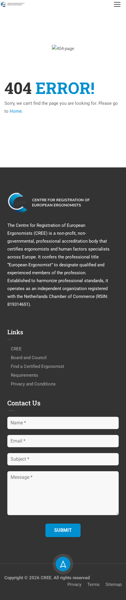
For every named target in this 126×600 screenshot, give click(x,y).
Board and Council (29, 357)
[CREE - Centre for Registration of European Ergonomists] (12, 4)
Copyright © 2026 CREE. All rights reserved (47, 577)
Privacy (74, 584)
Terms (93, 584)
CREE (16, 349)
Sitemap (113, 584)
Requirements (24, 375)
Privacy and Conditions (33, 384)
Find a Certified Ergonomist (37, 366)
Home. (16, 111)
